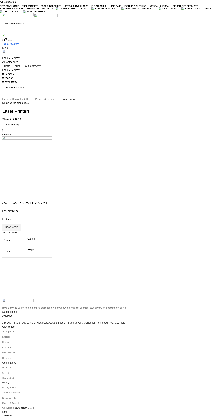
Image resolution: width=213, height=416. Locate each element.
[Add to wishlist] (23, 197)
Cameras (6, 347)
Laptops (6, 337)
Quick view (15, 197)
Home (6, 99)
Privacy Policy (9, 387)
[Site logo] (18, 16)
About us (6, 367)
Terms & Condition (11, 392)
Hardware (7, 342)
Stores (5, 372)
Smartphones (9, 331)
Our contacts (8, 378)
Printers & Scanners (46, 99)
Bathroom (7, 358)
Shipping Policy (9, 398)
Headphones (8, 352)
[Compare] (6, 197)
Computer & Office (22, 99)
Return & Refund (10, 403)
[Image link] (18, 302)
